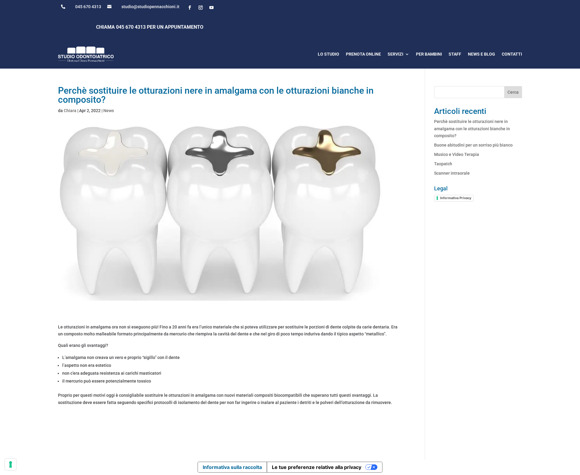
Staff (455, 54)
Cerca (513, 92)
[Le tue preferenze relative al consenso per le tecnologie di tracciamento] (10, 464)
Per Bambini (429, 54)
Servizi (395, 54)
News (108, 110)
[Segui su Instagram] (200, 7)
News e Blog (481, 54)
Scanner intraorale (452, 173)
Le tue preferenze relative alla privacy (316, 467)
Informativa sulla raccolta (232, 467)
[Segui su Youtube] (211, 7)
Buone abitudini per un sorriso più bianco (473, 145)
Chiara (70, 110)
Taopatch (443, 163)
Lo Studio (328, 54)
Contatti (512, 54)
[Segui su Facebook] (189, 7)
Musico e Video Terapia (456, 154)
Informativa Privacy (455, 198)
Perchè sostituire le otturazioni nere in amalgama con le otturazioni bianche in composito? (472, 128)
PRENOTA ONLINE (363, 54)
